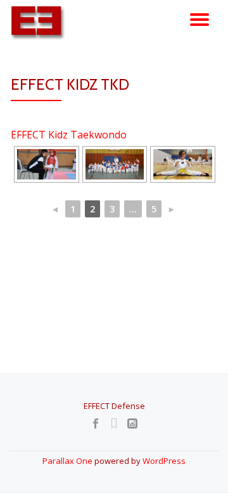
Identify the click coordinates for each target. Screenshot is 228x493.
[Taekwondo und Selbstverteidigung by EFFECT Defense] (41, 22)
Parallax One (68, 460)
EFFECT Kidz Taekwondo (69, 135)
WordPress (164, 460)
